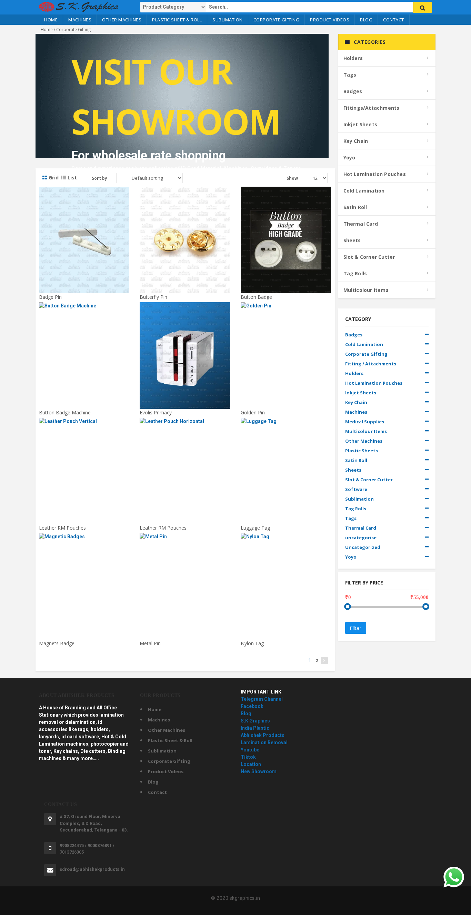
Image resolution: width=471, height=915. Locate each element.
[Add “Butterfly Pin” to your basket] (185, 193)
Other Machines (121, 20)
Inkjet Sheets (360, 124)
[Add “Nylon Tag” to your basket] (286, 539)
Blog (366, 20)
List (72, 178)
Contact (393, 20)
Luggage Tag (255, 527)
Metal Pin (150, 643)
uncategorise (361, 537)
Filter (355, 628)
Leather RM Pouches (62, 527)
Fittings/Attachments (371, 108)
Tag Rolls (355, 273)
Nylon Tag (252, 643)
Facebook (252, 706)
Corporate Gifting (276, 20)
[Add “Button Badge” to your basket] (286, 193)
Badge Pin (50, 297)
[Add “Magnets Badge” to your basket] (84, 539)
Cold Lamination (364, 190)
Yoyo (349, 157)
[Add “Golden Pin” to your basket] (286, 308)
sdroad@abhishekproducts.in (92, 869)
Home (51, 20)
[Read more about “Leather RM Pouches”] (84, 424)
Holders (353, 58)
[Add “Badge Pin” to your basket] (84, 193)
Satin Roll (355, 207)
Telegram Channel (262, 699)
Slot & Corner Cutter (369, 257)
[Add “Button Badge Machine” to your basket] (84, 308)
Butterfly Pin (153, 297)
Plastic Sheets (361, 450)
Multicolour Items (366, 290)
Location (251, 764)
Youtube (250, 749)
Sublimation (227, 20)
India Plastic (255, 728)
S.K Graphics (255, 721)
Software (356, 489)
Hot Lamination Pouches (374, 174)
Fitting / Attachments (370, 364)
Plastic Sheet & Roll (177, 20)
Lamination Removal (264, 742)
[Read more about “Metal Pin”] (185, 539)
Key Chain (355, 141)
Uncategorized (362, 547)
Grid (54, 178)
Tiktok (248, 757)
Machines (79, 20)
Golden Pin (253, 412)
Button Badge (256, 297)
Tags (350, 74)
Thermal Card (360, 223)
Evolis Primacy (156, 412)
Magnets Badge (56, 643)
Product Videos (329, 20)
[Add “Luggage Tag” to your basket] (286, 424)
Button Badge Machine (65, 412)
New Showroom (259, 771)
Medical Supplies (364, 422)
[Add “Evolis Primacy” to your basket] (185, 308)
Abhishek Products (262, 735)
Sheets (352, 240)
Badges (352, 91)
